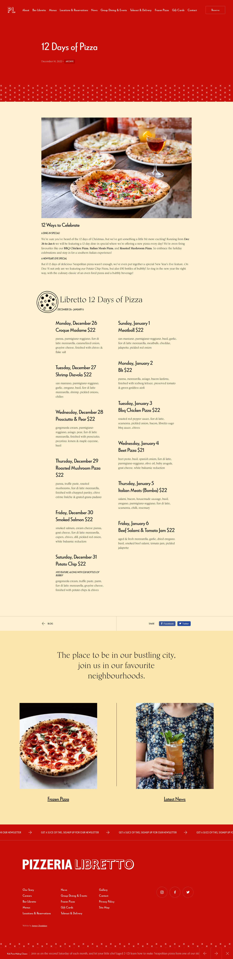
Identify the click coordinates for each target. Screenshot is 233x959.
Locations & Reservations (74, 10)
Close (227, 953)
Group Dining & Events (114, 10)
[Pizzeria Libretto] (11, 10)
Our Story (28, 889)
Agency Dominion (39, 925)
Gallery (103, 889)
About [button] (26, 10)
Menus (53, 10)
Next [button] (216, 953)
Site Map (104, 907)
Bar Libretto (39, 10)
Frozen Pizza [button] (162, 10)
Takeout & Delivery (141, 10)
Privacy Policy (106, 901)
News (94, 10)
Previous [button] (204, 953)
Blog (50, 623)
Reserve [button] (215, 10)
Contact (192, 10)
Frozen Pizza (68, 901)
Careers (27, 895)
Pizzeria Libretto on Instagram (162, 892)
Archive (70, 61)
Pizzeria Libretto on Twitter (188, 892)
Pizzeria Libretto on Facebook (175, 892)
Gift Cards (178, 10)
